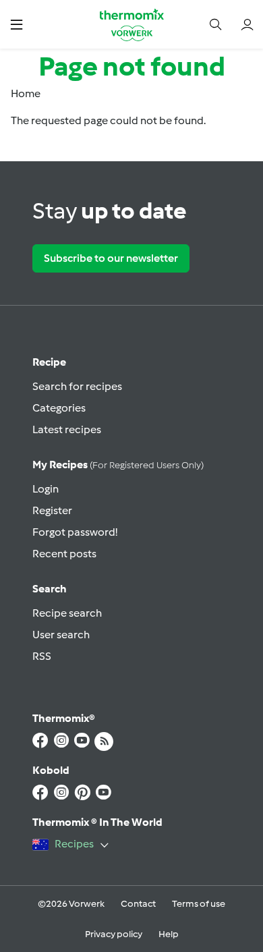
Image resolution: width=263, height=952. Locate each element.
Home (25, 93)
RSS (41, 656)
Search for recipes (77, 386)
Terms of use (198, 903)
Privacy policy (113, 934)
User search (61, 634)
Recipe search (67, 613)
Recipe (49, 362)
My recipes (118, 464)
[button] (16, 24)
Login (45, 488)
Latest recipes (66, 429)
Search (49, 588)
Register (52, 510)
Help (168, 934)
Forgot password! (74, 532)
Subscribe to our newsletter (111, 258)
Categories (59, 407)
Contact (138, 903)
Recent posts (64, 553)
